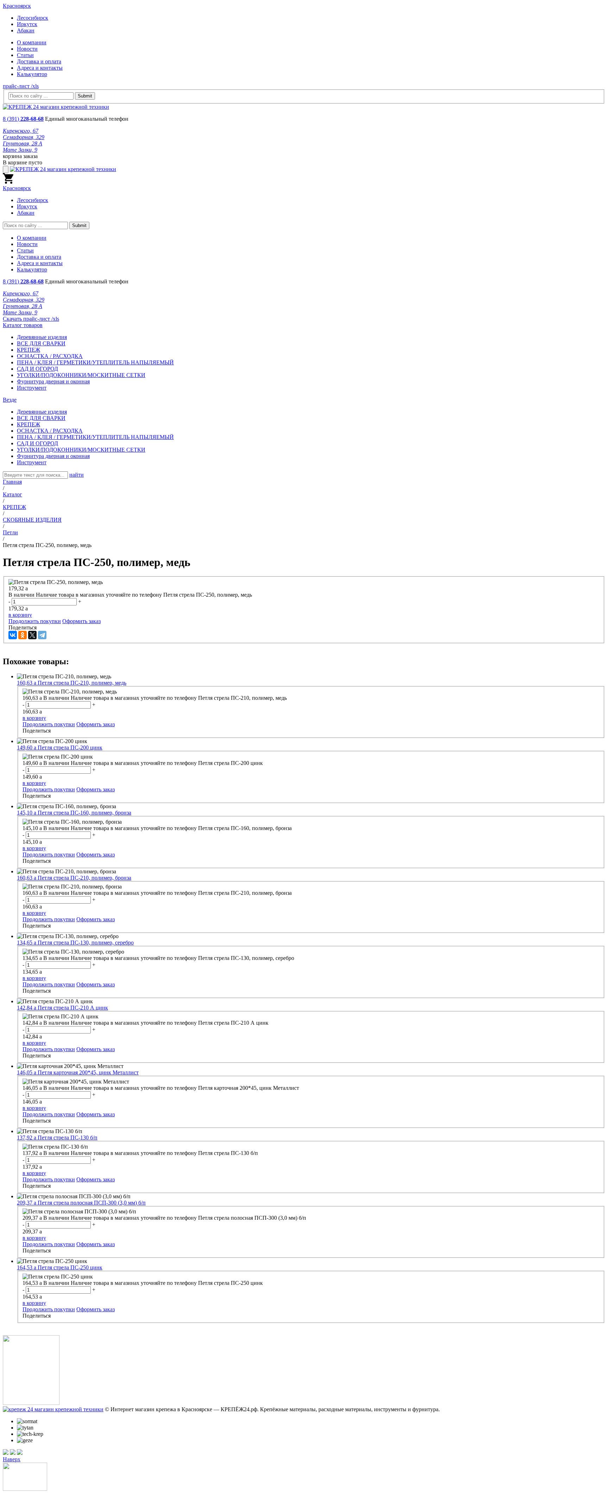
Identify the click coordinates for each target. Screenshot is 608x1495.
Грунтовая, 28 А (22, 143)
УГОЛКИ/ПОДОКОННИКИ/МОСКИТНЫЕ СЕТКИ (81, 375)
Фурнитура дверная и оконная (53, 381)
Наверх (11, 1459)
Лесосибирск (32, 18)
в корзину (20, 615)
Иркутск (27, 24)
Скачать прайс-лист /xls (31, 319)
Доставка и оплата (39, 61)
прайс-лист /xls (21, 86)
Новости (27, 49)
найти (76, 475)
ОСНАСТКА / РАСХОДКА (50, 356)
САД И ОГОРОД (37, 369)
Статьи (25, 55)
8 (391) (23, 119)
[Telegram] (42, 635)
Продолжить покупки (34, 621)
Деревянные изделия (42, 337)
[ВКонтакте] (12, 635)
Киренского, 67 (20, 131)
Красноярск (17, 6)
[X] (32, 635)
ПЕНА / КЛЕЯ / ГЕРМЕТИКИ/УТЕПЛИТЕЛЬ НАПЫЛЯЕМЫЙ (95, 362)
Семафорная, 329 (23, 137)
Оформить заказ (81, 621)
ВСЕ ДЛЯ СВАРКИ (41, 343)
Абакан (25, 30)
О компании (31, 42)
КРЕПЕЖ (28, 350)
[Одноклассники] (22, 635)
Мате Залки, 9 (20, 150)
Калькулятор (32, 74)
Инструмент (31, 388)
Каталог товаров (23, 325)
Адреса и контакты (40, 68)
